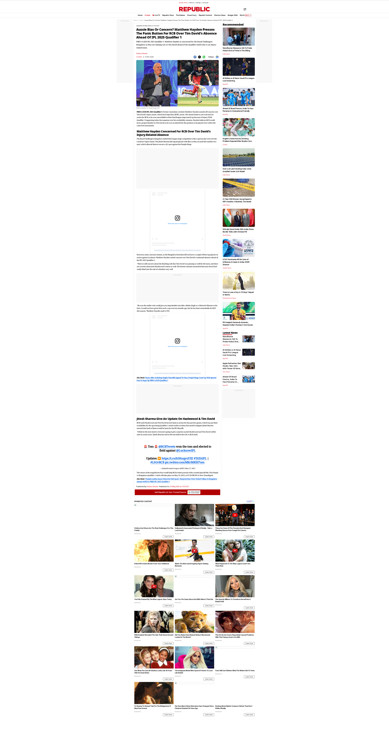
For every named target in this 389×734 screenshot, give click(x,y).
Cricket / (141, 20)
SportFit (225, 84)
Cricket (139, 57)
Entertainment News (229, 298)
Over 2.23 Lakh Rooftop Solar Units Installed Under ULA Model (237, 170)
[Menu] (244, 9)
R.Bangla (198, 3)
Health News (227, 268)
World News (227, 235)
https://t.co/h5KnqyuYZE (177, 458)
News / (136, 20)
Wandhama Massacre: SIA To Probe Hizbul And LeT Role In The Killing (237, 49)
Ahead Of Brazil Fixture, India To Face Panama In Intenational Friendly (238, 109)
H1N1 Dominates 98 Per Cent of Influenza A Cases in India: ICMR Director (236, 262)
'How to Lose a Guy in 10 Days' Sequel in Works (238, 293)
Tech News (226, 372)
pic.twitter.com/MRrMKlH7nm (185, 462)
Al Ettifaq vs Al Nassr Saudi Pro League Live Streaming (238, 79)
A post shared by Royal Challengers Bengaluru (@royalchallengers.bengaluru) (177, 250)
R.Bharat (191, 3)
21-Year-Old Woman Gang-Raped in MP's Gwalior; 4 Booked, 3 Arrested (237, 200)
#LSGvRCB (157, 462)
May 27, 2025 (190, 468)
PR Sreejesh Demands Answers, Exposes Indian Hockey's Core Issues (238, 323)
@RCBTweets (166, 446)
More (247, 15)
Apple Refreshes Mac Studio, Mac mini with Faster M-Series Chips (232, 367)
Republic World (183, 3)
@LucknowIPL (186, 450)
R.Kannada (205, 3)
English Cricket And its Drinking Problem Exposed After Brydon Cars (237, 140)
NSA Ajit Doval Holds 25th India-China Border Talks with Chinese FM (238, 230)
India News (226, 54)
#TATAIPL (200, 458)
